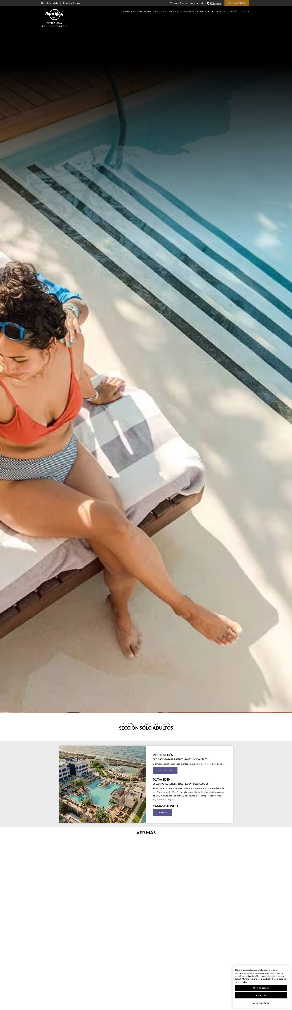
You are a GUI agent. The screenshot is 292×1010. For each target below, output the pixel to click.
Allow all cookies (261, 988)
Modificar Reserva (71, 3)
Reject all (261, 995)
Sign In (183, 3)
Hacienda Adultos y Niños (136, 11)
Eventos (221, 11)
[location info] (202, 3)
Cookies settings (261, 1003)
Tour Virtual (165, 770)
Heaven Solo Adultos (166, 11)
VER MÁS (162, 812)
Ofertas (244, 11)
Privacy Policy (241, 982)
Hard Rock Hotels (49, 3)
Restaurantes (205, 11)
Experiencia (188, 11)
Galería (232, 11)
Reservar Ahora (237, 3)
